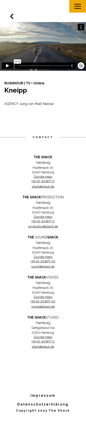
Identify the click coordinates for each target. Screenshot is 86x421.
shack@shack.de (43, 186)
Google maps (43, 176)
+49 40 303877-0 (42, 181)
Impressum (43, 395)
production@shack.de (43, 226)
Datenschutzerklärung (42, 404)
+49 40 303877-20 (42, 261)
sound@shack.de (42, 266)
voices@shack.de (43, 306)
